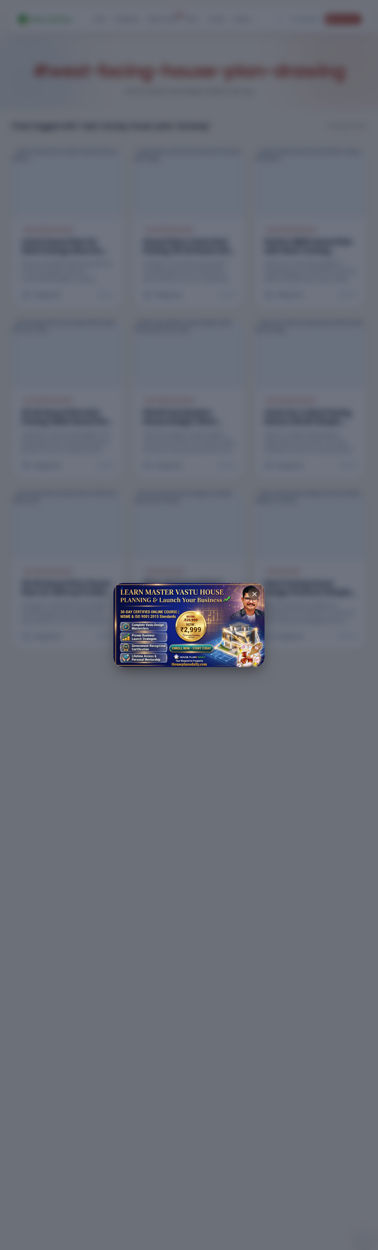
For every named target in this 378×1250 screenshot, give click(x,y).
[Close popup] (254, 593)
